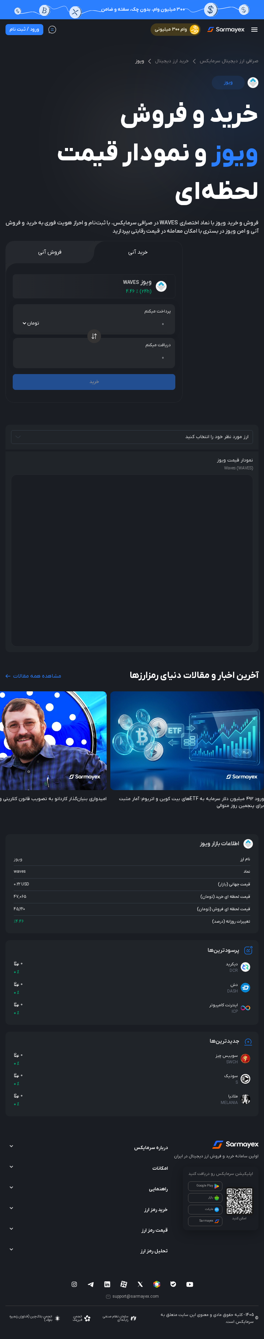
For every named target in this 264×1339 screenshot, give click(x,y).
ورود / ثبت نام (24, 29)
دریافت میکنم (158, 345)
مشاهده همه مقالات (36, 676)
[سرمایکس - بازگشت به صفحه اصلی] (225, 30)
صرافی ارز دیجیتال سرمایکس (229, 61)
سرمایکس (244, 1322)
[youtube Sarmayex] (189, 1284)
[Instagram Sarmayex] (74, 1284)
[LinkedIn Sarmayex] (107, 1284)
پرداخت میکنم (157, 311)
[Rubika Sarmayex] (156, 1284)
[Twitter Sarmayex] (140, 1284)
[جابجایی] (94, 336)
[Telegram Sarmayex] (90, 1284)
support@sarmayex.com (135, 1296)
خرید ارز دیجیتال (172, 61)
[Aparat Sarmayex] (123, 1284)
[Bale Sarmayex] (173, 1284)
